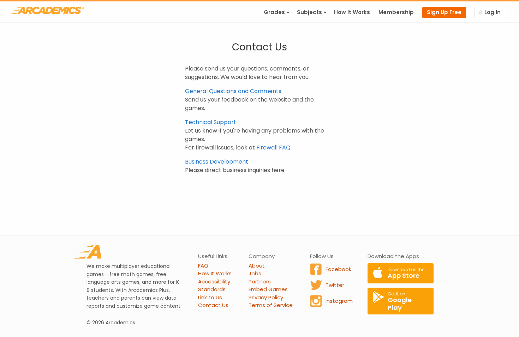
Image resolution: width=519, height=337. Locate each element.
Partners (260, 281)
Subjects (309, 12)
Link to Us (210, 297)
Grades (274, 12)
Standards (212, 289)
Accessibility (214, 281)
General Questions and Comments (233, 91)
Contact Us (213, 305)
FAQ (203, 265)
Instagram (339, 301)
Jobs (255, 273)
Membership (396, 12)
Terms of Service (271, 305)
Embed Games (268, 289)
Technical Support (210, 122)
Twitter (335, 285)
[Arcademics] (47, 10)
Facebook (338, 269)
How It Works (352, 12)
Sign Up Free (444, 12)
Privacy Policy (266, 297)
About (257, 265)
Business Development (216, 162)
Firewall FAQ (273, 147)
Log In (492, 12)
